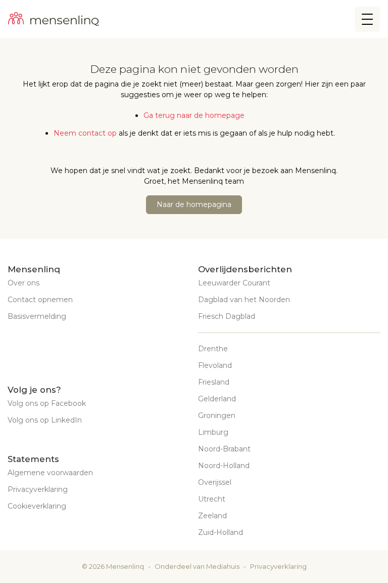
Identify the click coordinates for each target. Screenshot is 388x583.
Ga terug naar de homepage (194, 115)
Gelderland (217, 398)
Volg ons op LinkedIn (45, 420)
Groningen (216, 415)
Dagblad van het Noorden (244, 299)
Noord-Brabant (224, 448)
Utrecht (211, 499)
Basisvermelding (37, 316)
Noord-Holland (224, 465)
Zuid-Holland (220, 532)
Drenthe (213, 348)
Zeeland (212, 515)
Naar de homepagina (194, 204)
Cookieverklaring (37, 506)
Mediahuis (222, 566)
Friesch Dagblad (226, 316)
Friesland (213, 382)
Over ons (23, 282)
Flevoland (215, 365)
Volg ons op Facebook (47, 403)
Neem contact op (85, 133)
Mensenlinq (125, 566)
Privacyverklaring (38, 489)
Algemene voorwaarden (50, 472)
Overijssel (214, 482)
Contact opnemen (40, 299)
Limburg (213, 432)
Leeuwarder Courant (234, 282)
